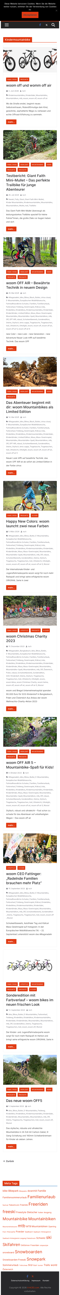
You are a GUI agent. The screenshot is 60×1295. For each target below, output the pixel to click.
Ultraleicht (14, 326)
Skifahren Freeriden (30, 1245)
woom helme (43, 682)
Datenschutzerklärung (20, 1280)
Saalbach (29, 1232)
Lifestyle (24, 630)
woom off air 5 (12, 329)
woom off (33, 98)
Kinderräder (30, 95)
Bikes (26, 297)
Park (4, 1232)
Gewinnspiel (29, 307)
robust (19, 319)
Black (32, 297)
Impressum (36, 1280)
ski (49, 1237)
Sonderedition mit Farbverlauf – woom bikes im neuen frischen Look (29, 999)
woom (25, 98)
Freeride (24, 1205)
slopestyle (44, 1245)
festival (5, 1205)
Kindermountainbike (16, 95)
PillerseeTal (11, 1232)
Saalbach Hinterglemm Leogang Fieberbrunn (19, 1238)
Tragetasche (35, 322)
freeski (11, 199)
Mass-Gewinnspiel (43, 313)
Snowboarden (28, 1251)
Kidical (38, 307)
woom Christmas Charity (27, 682)
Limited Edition (24, 313)
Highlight (24, 164)
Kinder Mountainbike (14, 202)
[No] (56, 10)
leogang (47, 1212)
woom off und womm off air (28, 85)
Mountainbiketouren (10, 1227)
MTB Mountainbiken (37, 1226)
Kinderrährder (11, 313)
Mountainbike (41, 95)
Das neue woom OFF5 (24, 1101)
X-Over (34, 515)
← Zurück (8, 1161)
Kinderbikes (20, 310)
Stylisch (15, 322)
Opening (52, 1226)
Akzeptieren (30, 14)
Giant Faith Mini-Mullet (34, 199)
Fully (17, 199)
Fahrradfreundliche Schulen (17, 304)
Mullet (21, 205)
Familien (33, 304)
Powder (20, 1231)
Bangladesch (25, 651)
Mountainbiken (12, 98)
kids (43, 307)
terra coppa (24, 322)
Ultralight (23, 326)
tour (35, 1265)
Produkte (24, 79)
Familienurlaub (43, 304)
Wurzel (46, 564)
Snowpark (36, 1259)
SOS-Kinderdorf (12, 676)
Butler (37, 297)
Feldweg (19, 307)
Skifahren (11, 1244)
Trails (47, 1265)
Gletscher (32, 1212)
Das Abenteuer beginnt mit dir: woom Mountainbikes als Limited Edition (29, 407)
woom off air (42, 98)
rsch (24, 91)
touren (40, 1265)
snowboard (8, 1252)
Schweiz (40, 1238)
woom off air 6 (24, 329)
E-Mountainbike (12, 300)
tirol (30, 1265)
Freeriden (38, 1204)
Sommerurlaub (10, 1265)
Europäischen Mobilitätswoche (32, 300)
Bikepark (13, 1190)
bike (21, 297)
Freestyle (21, 1212)
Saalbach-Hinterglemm (42, 1232)
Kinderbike (10, 310)
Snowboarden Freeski (14, 1259)
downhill (32, 1190)
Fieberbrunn (14, 1205)
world (54, 1265)
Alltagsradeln (13, 297)
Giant (22, 199)
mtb (20, 98)
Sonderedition (44, 319)
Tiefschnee (23, 1265)
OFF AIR (12, 319)
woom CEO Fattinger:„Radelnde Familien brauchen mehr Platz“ (24, 878)
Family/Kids (12, 79)
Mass (33, 313)
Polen (8, 673)
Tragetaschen (46, 322)
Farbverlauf (10, 307)
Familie (42, 1190)
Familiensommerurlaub (15, 1197)
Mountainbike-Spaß (26, 316)
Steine (8, 322)
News (49, 164)
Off (7, 319)
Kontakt (46, 1280)
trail (26, 205)
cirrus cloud (45, 297)
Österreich (48, 669)
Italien (40, 1212)
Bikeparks (23, 1191)
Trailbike (32, 205)
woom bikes (11, 682)
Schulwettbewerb (30, 319)
